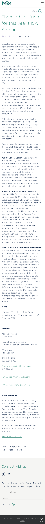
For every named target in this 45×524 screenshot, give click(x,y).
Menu (42, 3)
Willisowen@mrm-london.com (16, 385)
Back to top (41, 520)
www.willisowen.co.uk (12, 436)
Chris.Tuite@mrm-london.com (16, 377)
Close (35, 11)
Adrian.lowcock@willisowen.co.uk (17, 366)
